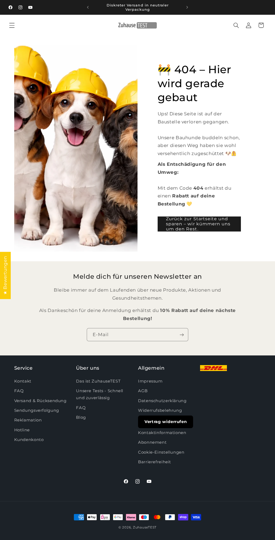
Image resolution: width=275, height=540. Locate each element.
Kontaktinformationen (162, 432)
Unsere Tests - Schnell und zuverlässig (99, 394)
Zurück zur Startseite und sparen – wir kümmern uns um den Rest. (198, 224)
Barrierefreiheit (154, 462)
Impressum (150, 381)
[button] (12, 25)
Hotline (22, 430)
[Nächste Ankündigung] (187, 7)
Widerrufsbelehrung (160, 410)
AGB (143, 390)
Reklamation (28, 420)
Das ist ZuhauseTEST (98, 381)
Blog (81, 417)
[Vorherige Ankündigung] (88, 7)
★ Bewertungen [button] (5, 275)
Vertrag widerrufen (165, 421)
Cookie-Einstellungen (161, 452)
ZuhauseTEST (145, 527)
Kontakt (22, 381)
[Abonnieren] (182, 334)
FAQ (19, 390)
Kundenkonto (29, 439)
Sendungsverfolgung (36, 410)
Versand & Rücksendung (40, 400)
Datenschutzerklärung (162, 400)
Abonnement (152, 442)
